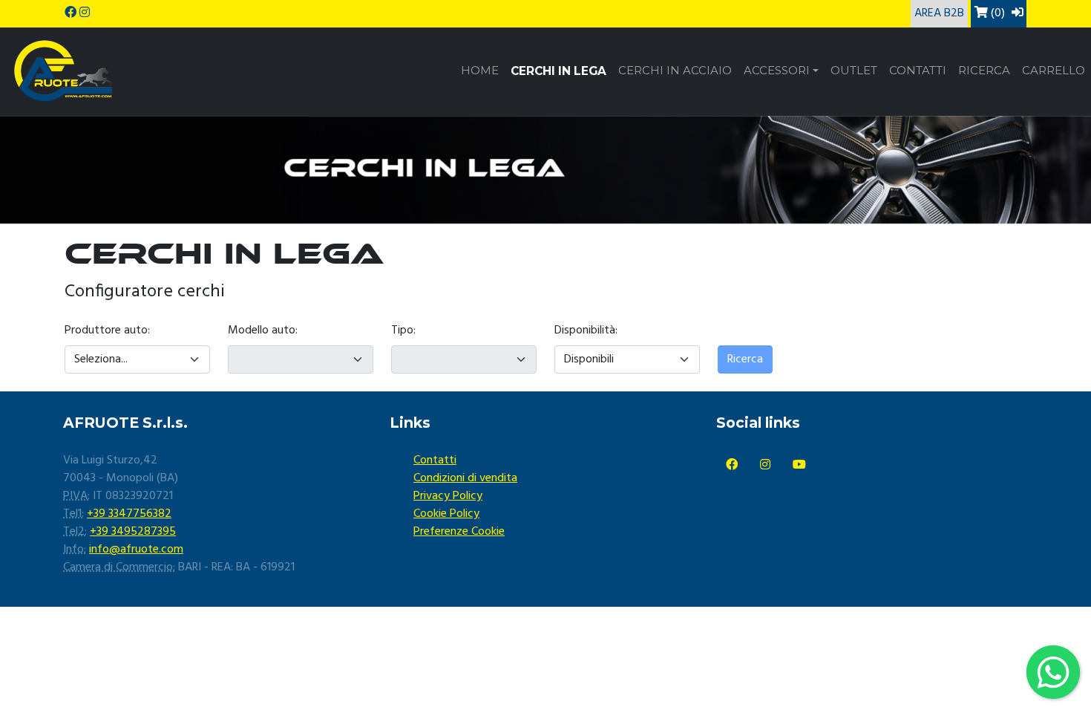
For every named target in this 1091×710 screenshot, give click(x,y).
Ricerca (984, 70)
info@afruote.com (136, 549)
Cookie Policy (446, 514)
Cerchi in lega (558, 71)
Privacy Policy (447, 496)
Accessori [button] (777, 70)
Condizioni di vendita (465, 478)
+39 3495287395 (133, 531)
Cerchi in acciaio (675, 70)
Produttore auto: (107, 330)
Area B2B (939, 13)
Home (480, 70)
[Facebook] (731, 466)
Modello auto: (263, 330)
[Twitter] (765, 466)
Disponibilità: (585, 330)
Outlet (853, 70)
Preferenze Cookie (459, 531)
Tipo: (403, 330)
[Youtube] (799, 466)
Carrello (1053, 70)
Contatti (917, 70)
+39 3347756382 (129, 514)
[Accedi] (1017, 13)
